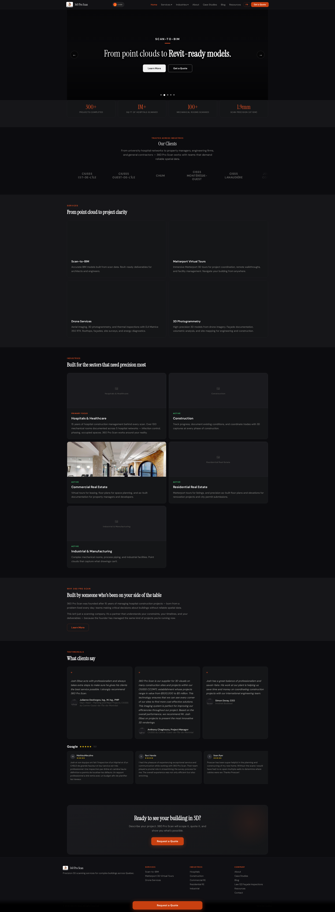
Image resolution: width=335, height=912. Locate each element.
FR (247, 4)
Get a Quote (260, 4)
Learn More (154, 68)
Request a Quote (167, 841)
